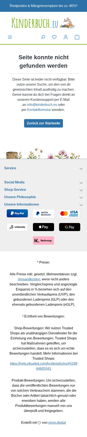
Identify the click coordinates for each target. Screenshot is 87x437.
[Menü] (10, 37)
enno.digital (57, 422)
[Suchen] (43, 37)
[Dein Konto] (65, 37)
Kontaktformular (39, 110)
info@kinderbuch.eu (42, 104)
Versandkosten (29, 279)
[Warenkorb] (77, 37)
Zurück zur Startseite (43, 123)
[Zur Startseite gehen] (43, 22)
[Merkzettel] (54, 37)
